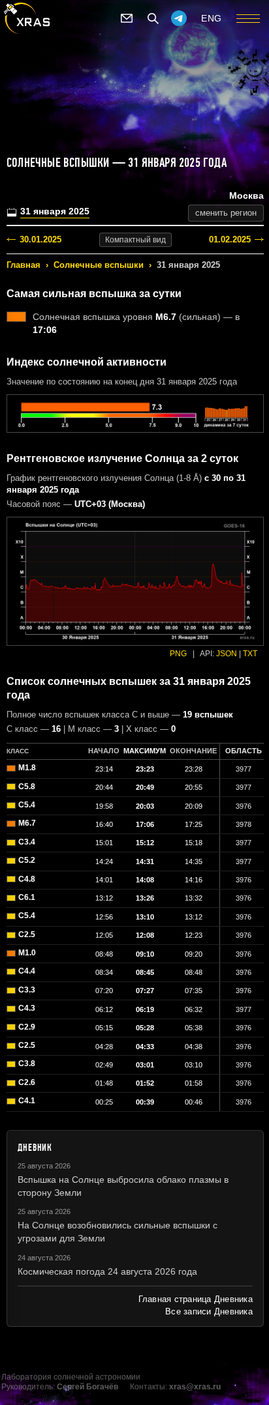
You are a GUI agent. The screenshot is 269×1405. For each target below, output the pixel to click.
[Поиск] (152, 18)
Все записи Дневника (209, 1311)
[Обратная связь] (126, 18)
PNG (178, 653)
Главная (23, 265)
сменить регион (226, 213)
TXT (250, 653)
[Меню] (248, 18)
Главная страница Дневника (195, 1299)
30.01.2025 (40, 239)
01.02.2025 (230, 239)
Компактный (135, 239)
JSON (226, 653)
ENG (211, 18)
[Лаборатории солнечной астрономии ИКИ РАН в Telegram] (178, 18)
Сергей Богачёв (87, 1386)
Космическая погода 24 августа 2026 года (107, 1271)
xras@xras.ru (195, 1386)
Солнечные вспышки (99, 265)
